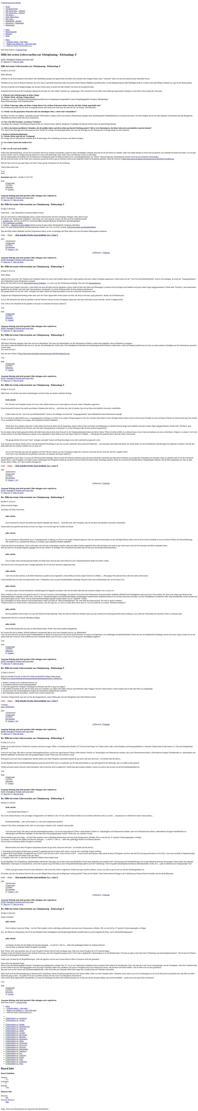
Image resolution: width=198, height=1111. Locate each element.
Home (8, 7)
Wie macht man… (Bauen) (15, 13)
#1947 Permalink (7, 792)
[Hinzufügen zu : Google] (15, 1033)
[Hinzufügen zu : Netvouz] (16, 1047)
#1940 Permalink (7, 328)
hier (19, 130)
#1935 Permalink (7, 59)
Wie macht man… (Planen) (15, 11)
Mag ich (7, 62)
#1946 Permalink (7, 731)
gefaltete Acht (8, 221)
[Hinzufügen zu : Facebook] (16, 1018)
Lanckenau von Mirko (14, 223)
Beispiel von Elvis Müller (20, 225)
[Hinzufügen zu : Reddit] (15, 1025)
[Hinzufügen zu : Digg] (14, 1064)
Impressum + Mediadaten (15, 23)
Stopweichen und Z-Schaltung (35, 283)
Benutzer (9, 34)
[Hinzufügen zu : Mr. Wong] (16, 1035)
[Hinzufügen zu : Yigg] (14, 1059)
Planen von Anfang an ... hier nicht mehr (21, 44)
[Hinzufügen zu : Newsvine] (16, 1045)
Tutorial (32, 548)
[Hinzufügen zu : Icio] (14, 1053)
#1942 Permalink (7, 490)
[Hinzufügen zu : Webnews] (16, 1051)
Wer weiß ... (10, 19)
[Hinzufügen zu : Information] (17, 1049)
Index (8, 30)
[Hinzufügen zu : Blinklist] (16, 1037)
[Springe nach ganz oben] (23, 59)
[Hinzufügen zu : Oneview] (16, 1055)
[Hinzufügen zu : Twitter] (15, 1020)
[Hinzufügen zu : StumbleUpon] (18, 1027)
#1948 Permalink (7, 902)
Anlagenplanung (94, 283)
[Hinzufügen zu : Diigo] (15, 1041)
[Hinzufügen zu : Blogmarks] (16, 1039)
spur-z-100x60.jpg (7, 707)
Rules (8, 36)
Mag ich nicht (18, 62)
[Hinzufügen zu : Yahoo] (15, 1031)
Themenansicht (11, 32)
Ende (25, 50)
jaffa (7, 1102)
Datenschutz (10, 25)
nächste (20, 50)
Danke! (10, 189)
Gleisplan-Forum (12, 9)
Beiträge (9, 187)
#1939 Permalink (7, 260)
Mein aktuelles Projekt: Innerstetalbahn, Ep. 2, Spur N (36, 235)
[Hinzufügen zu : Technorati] (16, 1043)
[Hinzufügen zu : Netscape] (16, 1029)
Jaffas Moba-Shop (12, 17)
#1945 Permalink (7, 661)
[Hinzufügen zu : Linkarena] (16, 1062)
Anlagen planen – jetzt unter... (17, 42)
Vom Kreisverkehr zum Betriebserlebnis (81, 227)
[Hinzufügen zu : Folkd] (15, 1057)
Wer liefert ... (10, 15)
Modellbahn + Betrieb (13, 21)
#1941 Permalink (7, 378)
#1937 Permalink (7, 198)
